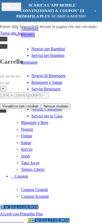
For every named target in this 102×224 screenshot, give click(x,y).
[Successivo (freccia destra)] (7, 83)
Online (26, 136)
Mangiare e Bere (34, 122)
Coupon (21, 176)
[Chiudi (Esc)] (2, 76)
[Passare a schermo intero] (12, 76)
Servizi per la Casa (46, 116)
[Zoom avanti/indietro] (18, 76)
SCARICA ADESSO (69, 16)
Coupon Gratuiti (34, 189)
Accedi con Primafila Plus (21, 214)
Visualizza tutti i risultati (20, 106)
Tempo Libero (32, 169)
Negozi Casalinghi (46, 109)
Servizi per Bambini (47, 55)
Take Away (30, 163)
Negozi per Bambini (48, 49)
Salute (26, 142)
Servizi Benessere (46, 89)
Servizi (26, 149)
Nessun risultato (56, 106)
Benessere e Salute (46, 82)
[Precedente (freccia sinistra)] (2, 83)
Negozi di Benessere (48, 75)
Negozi (27, 129)
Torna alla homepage (17, 33)
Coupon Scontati (35, 196)
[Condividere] (7, 76)
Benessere (29, 62)
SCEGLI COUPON (21, 207)
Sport (25, 156)
